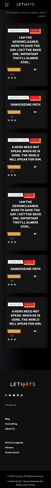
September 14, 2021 (18, 30)
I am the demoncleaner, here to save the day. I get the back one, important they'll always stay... (25, 50)
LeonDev (15, 70)
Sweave (9, 447)
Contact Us (10, 405)
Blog (7, 419)
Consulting (11, 424)
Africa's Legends (14, 442)
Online (34, 30)
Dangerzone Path (25, 104)
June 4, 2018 (15, 195)
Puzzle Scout (12, 452)
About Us (10, 429)
